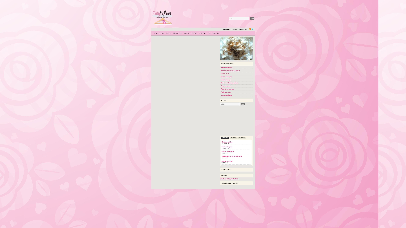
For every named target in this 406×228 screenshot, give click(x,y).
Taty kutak (213, 33)
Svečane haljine (227, 147)
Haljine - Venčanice (228, 151)
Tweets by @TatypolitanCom (229, 179)
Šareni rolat (225, 74)
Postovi (233, 137)
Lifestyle (177, 33)
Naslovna (226, 29)
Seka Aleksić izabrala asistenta (232, 156)
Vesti (168, 33)
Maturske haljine (227, 142)
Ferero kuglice (225, 86)
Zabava (202, 33)
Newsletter (243, 29)
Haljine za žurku (227, 161)
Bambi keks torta (226, 77)
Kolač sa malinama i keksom (230, 70)
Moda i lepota (190, 33)
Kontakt (234, 29)
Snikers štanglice (226, 67)
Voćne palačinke (226, 95)
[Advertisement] (221, 5)
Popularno (225, 137)
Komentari (242, 137)
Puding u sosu (226, 92)
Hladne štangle (226, 80)
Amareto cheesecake (227, 89)
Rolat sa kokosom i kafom (229, 83)
